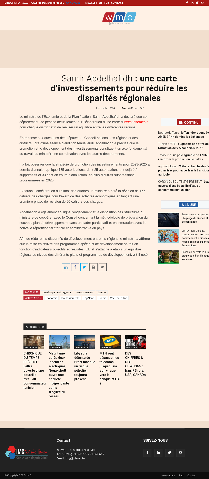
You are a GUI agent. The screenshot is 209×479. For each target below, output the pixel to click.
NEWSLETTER (93, 2)
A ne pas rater (35, 326)
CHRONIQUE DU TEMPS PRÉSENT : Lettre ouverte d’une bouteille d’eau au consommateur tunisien (35, 370)
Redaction (55, 347)
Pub (181, 475)
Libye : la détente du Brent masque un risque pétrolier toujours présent (84, 366)
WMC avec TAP (136, 108)
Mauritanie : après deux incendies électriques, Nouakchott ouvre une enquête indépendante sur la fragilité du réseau (59, 374)
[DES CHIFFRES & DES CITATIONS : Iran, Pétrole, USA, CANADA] (135, 342)
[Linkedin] (192, 3)
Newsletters (168, 475)
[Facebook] (187, 3)
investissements (135, 122)
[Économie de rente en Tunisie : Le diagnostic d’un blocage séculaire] (168, 257)
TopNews (88, 298)
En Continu (189, 122)
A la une (189, 205)
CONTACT (117, 2)
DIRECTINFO (12, 2)
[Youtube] (202, 3)
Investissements (70, 298)
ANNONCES (73, 2)
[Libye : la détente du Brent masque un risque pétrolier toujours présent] (84, 342)
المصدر (25, 2)
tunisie (102, 292)
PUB (106, 2)
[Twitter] (197, 3)
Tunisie (102, 298)
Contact (191, 475)
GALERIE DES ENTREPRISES (47, 2)
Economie (51, 298)
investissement (84, 292)
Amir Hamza (31, 347)
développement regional (57, 292)
